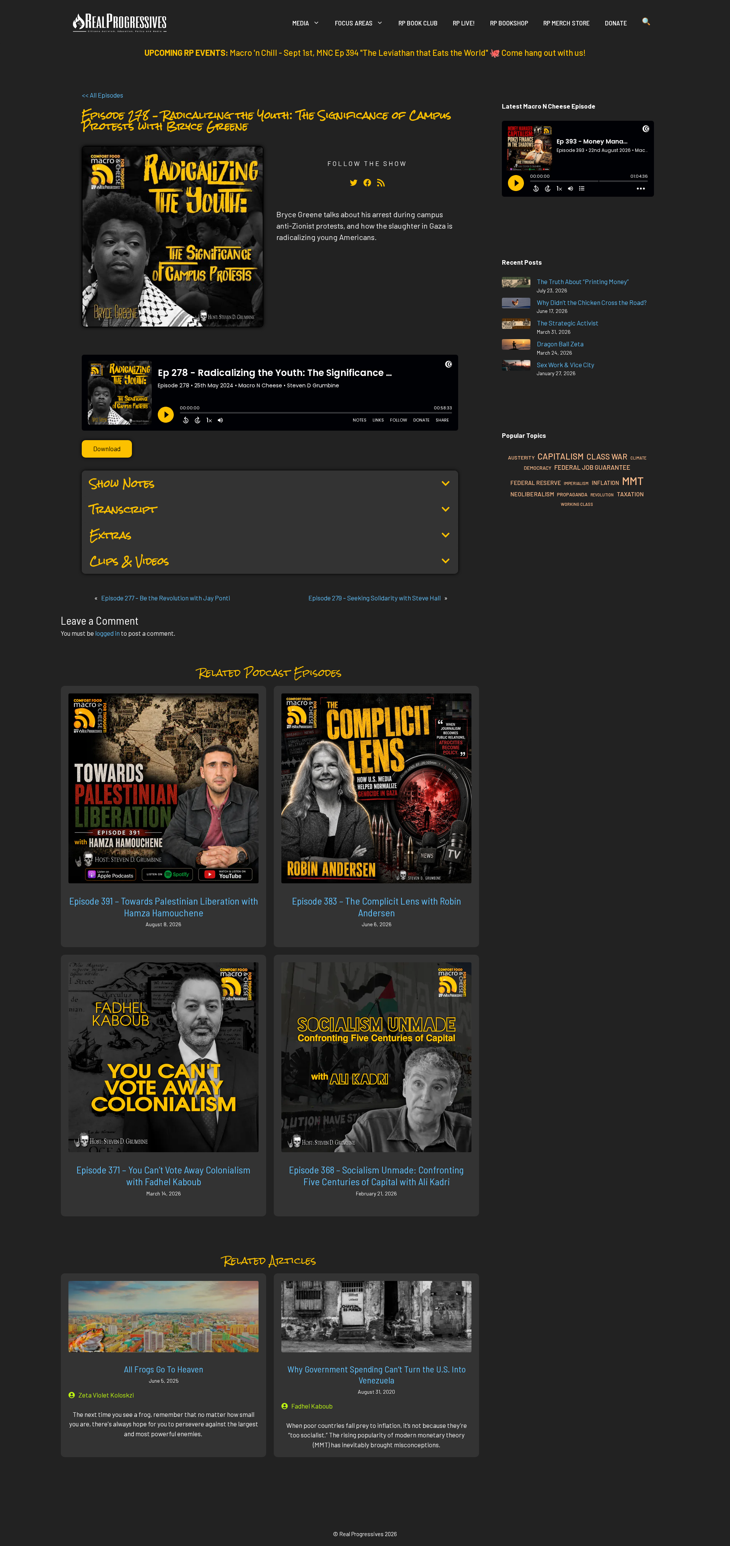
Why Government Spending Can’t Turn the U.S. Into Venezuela (376, 1374)
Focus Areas (354, 23)
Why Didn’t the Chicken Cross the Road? (592, 302)
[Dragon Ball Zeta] (516, 345)
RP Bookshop (509, 23)
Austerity (521, 457)
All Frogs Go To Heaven (163, 1368)
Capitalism (561, 456)
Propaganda (572, 494)
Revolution (602, 494)
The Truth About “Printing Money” (583, 281)
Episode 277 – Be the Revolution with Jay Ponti (165, 598)
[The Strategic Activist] (516, 325)
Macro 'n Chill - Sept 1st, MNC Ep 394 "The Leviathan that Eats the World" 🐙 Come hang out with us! (408, 52)
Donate (616, 23)
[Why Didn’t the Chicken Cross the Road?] (516, 304)
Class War (607, 456)
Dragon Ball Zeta (560, 343)
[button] (646, 22)
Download (107, 448)
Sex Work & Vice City (565, 364)
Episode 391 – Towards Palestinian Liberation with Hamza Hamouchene (163, 906)
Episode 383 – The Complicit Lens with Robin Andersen (376, 906)
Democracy (537, 468)
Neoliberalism (532, 494)
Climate (638, 457)
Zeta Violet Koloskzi (106, 1395)
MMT (633, 480)
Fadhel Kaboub (312, 1406)
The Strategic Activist (567, 323)
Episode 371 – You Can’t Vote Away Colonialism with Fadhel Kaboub (163, 1175)
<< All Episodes (102, 95)
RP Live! (464, 23)
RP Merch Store (566, 23)
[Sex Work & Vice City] (516, 366)
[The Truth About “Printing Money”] (516, 283)
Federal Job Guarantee (592, 467)
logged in (107, 633)
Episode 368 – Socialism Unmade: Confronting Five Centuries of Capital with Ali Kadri (376, 1175)
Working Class (577, 504)
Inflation (605, 482)
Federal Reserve (535, 482)
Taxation (630, 493)
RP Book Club (418, 23)
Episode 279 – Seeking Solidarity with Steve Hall (374, 598)
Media (300, 23)
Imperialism (576, 483)
